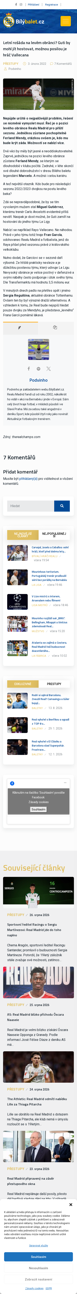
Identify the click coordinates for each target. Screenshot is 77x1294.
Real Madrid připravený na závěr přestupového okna (30, 1181)
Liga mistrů (39, 605)
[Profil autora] (20, 328)
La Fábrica (39, 655)
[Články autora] (56, 328)
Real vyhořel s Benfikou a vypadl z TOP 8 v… (50, 721)
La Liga (36, 584)
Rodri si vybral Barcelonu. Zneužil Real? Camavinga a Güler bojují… (50, 699)
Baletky (37, 708)
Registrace (51, 4)
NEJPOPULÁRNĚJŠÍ (54, 535)
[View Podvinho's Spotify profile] (38, 368)
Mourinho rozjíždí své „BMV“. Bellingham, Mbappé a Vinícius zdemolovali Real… (49, 622)
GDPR (49, 1288)
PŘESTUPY (54, 684)
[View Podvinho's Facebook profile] (28, 368)
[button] (71, 1204)
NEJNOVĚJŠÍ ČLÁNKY (23, 535)
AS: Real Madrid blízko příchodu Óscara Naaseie (35, 1017)
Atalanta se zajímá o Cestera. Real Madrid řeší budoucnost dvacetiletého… (49, 647)
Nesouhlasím (38, 1268)
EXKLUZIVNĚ (22, 684)
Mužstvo (38, 631)
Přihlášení (33, 4)
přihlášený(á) (28, 479)
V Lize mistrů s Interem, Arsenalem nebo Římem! (46, 598)
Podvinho (14, 69)
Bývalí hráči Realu (44, 556)
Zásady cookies (34, 1288)
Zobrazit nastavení (38, 1279)
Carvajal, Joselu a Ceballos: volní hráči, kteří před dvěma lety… (50, 549)
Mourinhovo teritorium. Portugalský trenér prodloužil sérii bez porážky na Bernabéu (49, 576)
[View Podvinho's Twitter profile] (48, 368)
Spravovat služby (38, 1245)
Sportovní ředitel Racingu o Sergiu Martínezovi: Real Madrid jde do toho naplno (34, 930)
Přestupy (10, 64)
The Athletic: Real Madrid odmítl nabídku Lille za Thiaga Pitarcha (37, 1101)
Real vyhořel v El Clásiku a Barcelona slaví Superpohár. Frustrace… (48, 745)
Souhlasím (38, 1257)
